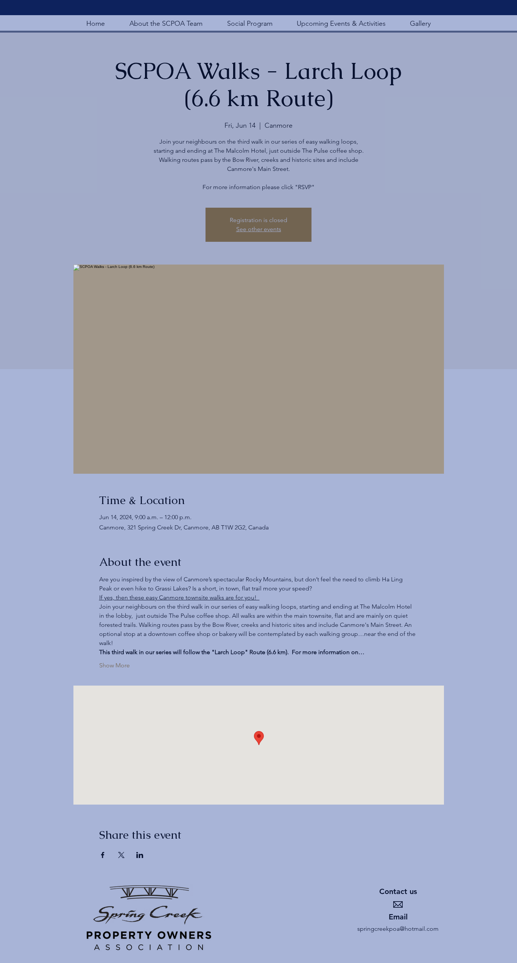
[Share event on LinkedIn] (139, 855)
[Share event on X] (121, 855)
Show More (114, 665)
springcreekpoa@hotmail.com (398, 928)
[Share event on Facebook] (102, 855)
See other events (258, 229)
